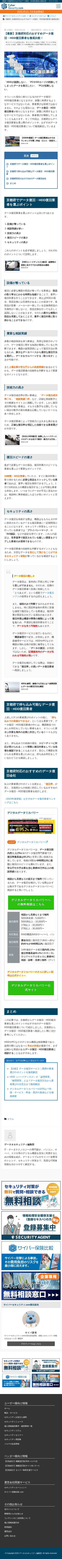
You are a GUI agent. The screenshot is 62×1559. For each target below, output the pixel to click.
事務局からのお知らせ (13, 1514)
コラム (10, 1119)
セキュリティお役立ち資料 (15, 1417)
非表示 (34, 156)
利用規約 (8, 1527)
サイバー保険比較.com (14, 1492)
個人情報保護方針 (11, 1523)
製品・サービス (10, 1413)
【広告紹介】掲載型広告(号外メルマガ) (20, 1461)
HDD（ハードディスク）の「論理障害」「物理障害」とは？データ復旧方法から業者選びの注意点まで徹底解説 (32, 1080)
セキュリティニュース (13, 1422)
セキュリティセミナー (13, 1435)
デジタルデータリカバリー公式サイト (31, 987)
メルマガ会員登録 (11, 1444)
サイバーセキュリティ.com (15, 16)
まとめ (11, 183)
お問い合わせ (10, 1536)
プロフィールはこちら (31, 1344)
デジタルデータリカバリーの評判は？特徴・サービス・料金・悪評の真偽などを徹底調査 (32, 1092)
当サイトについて (11, 1509)
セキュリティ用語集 (12, 1439)
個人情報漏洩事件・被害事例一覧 (18, 1426)
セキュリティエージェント (15, 1487)
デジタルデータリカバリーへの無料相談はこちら (31, 902)
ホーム (7, 1408)
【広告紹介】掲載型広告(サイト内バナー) (21, 1466)
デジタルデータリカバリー (31, 842)
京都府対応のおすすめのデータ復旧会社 (26, 178)
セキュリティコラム (12, 1430)
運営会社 (8, 1531)
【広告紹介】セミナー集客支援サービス (21, 1470)
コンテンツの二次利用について (17, 1518)
